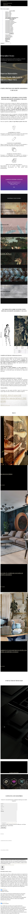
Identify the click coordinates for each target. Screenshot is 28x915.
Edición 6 (6, 203)
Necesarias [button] (3, 888)
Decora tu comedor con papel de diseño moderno (12, 574)
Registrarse (5, 4)
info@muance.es (4, 847)
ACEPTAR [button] (13, 863)
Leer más (3, 485)
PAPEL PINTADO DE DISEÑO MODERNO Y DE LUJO (13, 398)
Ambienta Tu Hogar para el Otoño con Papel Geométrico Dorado (14, 651)
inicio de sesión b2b (7, 5)
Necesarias (4, 890)
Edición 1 (6, 253)
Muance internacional (7, 3)
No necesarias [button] (4, 902)
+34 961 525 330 (4, 846)
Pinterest (2, 838)
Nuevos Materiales (5, 83)
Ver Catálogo (3, 62)
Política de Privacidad (11, 823)
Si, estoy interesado (14, 772)
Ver (14, 187)
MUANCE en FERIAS (6, 474)
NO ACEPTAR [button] (18, 863)
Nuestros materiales (5, 405)
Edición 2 (6, 219)
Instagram (2, 836)
